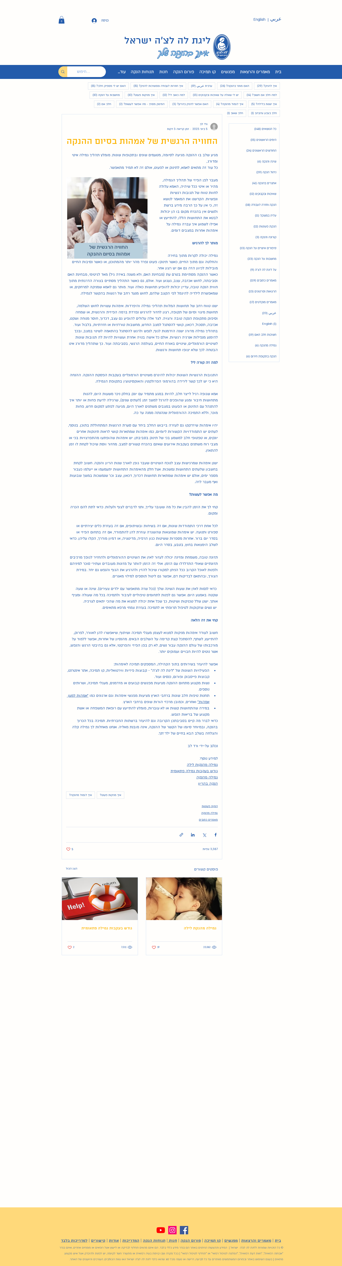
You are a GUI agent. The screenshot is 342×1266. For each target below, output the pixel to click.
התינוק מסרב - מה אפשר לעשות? (140, 104)
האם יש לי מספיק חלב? (107, 86)
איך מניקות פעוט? (140, 95)
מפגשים (231, 1240)
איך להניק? (265, 86)
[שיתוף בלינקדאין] (193, 835)
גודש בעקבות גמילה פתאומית (106, 928)
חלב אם (102, 104)
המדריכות (130, 1240)
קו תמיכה (212, 1240)
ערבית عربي (200, 86)
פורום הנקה (191, 1240)
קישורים (98, 1240)
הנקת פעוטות (210, 806)
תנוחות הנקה (154, 1240)
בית (278, 1240)
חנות (172, 1240)
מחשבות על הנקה (105, 95)
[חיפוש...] (62, 71)
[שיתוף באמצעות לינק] (181, 835)
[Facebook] (184, 1230)
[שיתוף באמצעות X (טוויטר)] (204, 835)
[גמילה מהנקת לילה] (184, 898)
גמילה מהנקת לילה (200, 928)
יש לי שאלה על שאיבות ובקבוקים (214, 95)
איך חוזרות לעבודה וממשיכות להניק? (157, 86)
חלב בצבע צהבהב (262, 113)
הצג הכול (71, 868)
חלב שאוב (233, 113)
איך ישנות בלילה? (262, 104)
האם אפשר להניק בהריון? (188, 104)
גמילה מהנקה (209, 813)
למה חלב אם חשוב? (260, 95)
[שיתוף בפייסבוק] (215, 835)
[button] (61, 20)
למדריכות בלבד (74, 1240)
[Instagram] (172, 1230)
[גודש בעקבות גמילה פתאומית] (100, 898)
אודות (114, 1240)
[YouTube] (161, 1230)
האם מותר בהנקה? (233, 86)
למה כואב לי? (172, 95)
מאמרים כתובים (208, 820)
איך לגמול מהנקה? (228, 104)
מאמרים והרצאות (256, 1240)
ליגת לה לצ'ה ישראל (167, 41)
